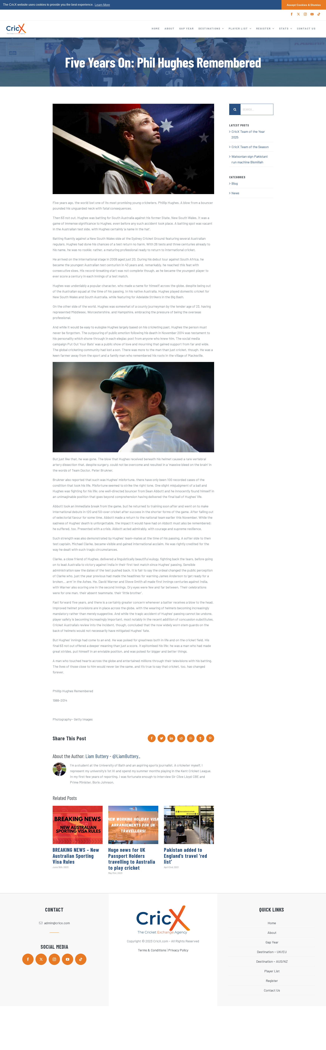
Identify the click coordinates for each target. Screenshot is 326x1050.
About (272, 933)
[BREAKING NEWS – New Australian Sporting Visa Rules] (78, 825)
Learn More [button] (102, 4)
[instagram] (54, 959)
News (235, 193)
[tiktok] (80, 959)
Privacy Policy (178, 950)
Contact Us (272, 990)
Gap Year (271, 942)
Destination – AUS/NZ (272, 961)
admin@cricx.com (57, 923)
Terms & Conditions (152, 950)
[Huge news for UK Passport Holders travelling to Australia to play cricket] (133, 825)
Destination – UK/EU (272, 952)
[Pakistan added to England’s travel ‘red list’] (189, 825)
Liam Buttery (96, 756)
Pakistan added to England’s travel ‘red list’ (185, 855)
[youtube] (67, 959)
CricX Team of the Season (250, 147)
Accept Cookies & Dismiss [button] (304, 4)
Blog (234, 183)
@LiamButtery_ (126, 756)
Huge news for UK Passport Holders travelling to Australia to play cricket (131, 858)
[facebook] (28, 959)
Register (272, 981)
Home (272, 923)
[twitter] (41, 959)
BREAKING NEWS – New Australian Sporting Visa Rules (76, 855)
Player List (272, 971)
